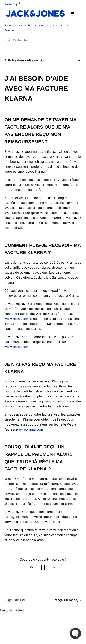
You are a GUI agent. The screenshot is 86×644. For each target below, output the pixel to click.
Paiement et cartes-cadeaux (46, 25)
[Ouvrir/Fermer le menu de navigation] (72, 13)
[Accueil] (35, 13)
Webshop (11, 4)
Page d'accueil (13, 25)
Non (54, 567)
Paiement (10, 30)
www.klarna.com (16, 319)
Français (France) (66, 600)
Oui (32, 567)
